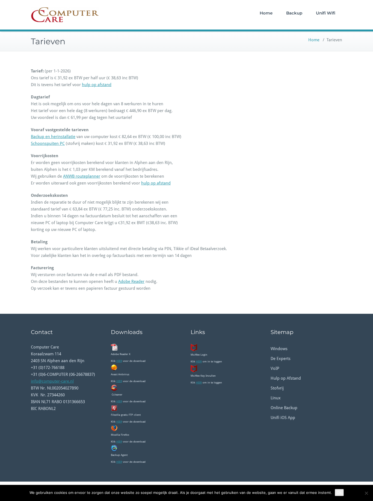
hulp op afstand (96, 84)
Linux (276, 397)
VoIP (275, 368)
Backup (294, 13)
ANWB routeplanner (81, 176)
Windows (279, 348)
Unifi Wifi (325, 13)
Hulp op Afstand (286, 378)
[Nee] (366, 493)
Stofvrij (277, 388)
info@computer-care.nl (52, 381)
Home (266, 13)
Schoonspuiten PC (48, 143)
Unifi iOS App (283, 417)
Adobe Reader (131, 281)
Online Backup (284, 407)
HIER (119, 360)
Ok (339, 492)
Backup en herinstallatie (53, 136)
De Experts (281, 358)
